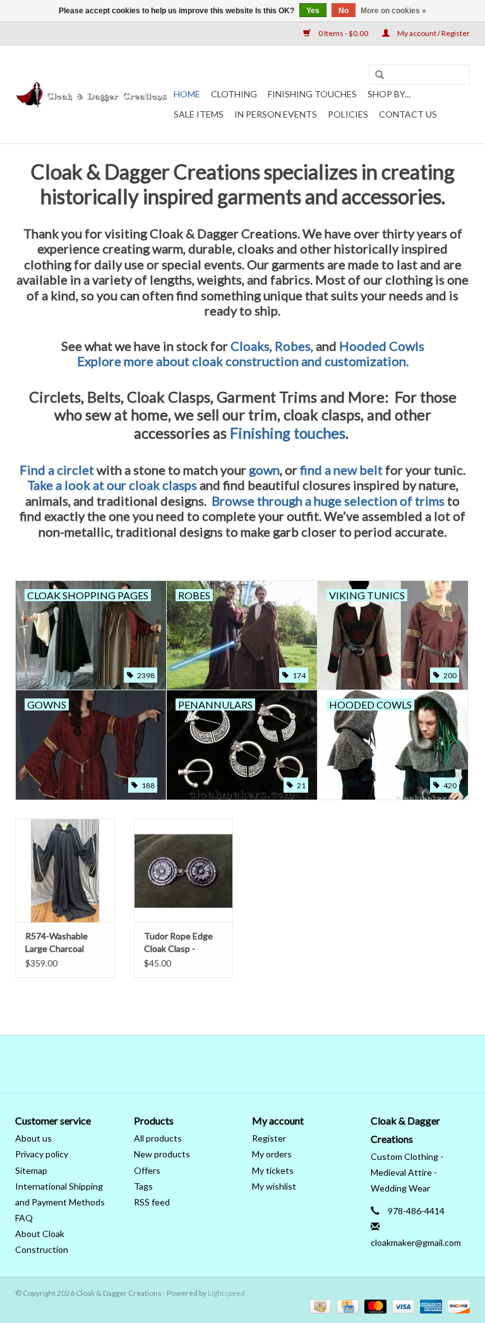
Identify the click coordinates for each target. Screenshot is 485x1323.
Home (187, 93)
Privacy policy (41, 1154)
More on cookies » (393, 10)
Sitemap (31, 1170)
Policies (348, 114)
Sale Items (199, 114)
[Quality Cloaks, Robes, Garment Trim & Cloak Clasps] (92, 95)
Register (269, 1138)
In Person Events (275, 114)
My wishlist (274, 1186)
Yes (313, 10)
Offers (147, 1170)
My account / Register (433, 33)
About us (33, 1138)
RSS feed (152, 1202)
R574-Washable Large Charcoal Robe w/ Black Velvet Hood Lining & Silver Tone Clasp (63, 942)
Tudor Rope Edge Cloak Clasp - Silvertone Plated (178, 942)
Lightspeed (226, 1293)
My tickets (273, 1170)
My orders (272, 1154)
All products (158, 1138)
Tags (143, 1186)
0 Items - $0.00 (343, 33)
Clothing (234, 93)
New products (162, 1154)
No (343, 10)
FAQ (24, 1217)
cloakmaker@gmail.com (416, 1242)
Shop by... (389, 93)
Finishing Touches (312, 93)
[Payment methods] (318, 1305)
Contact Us (408, 114)
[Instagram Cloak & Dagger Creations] (264, 1064)
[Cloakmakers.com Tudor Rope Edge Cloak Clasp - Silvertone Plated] (184, 871)
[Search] (379, 75)
